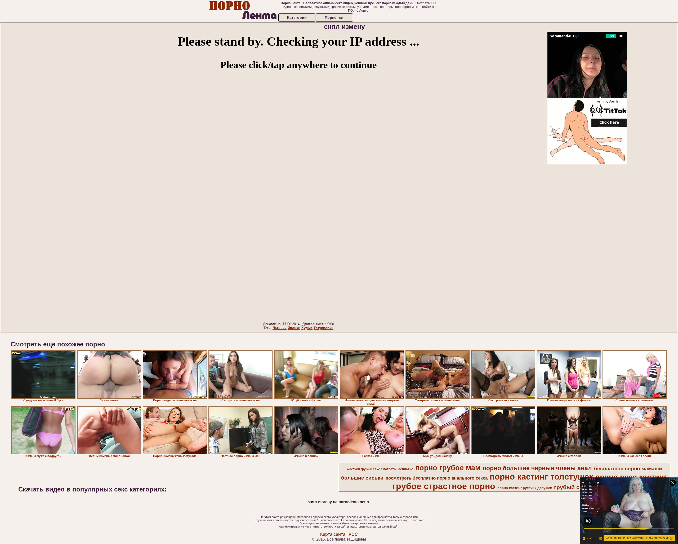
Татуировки (323, 328)
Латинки (280, 328)
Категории (297, 17)
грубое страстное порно (443, 486)
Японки (294, 328)
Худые (307, 328)
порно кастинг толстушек (541, 476)
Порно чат (334, 17)
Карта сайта (332, 534)
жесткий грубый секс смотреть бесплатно (380, 469)
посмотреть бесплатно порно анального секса (437, 478)
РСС (353, 534)
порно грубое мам (447, 468)
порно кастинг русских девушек (524, 488)
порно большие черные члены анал (537, 468)
